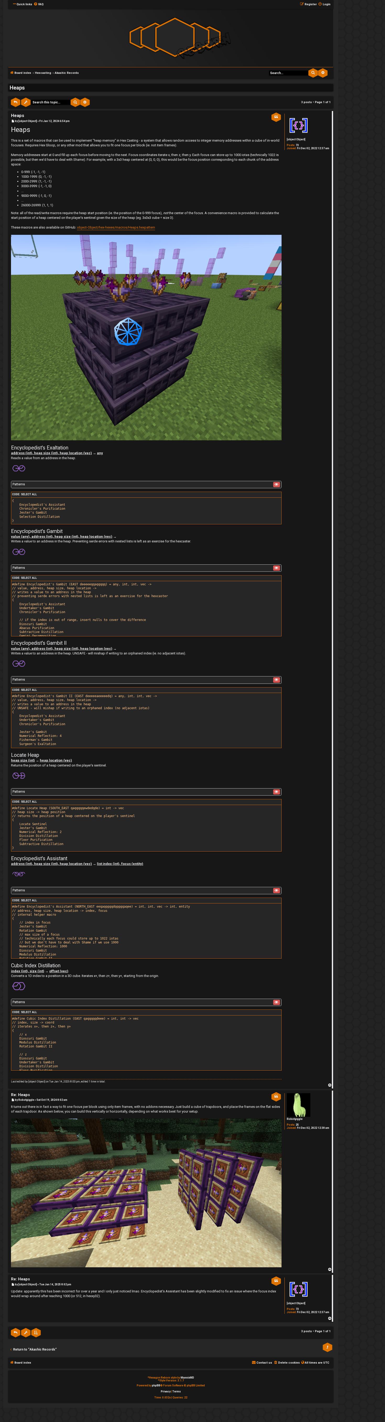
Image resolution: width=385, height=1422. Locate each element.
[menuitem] (38, 4)
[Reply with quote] (276, 117)
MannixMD (187, 1377)
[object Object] (296, 139)
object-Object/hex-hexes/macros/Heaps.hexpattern (116, 227)
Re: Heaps (20, 1094)
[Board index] (175, 37)
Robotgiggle (294, 1119)
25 (297, 1124)
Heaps (17, 88)
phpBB (156, 1385)
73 (297, 145)
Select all (29, 494)
